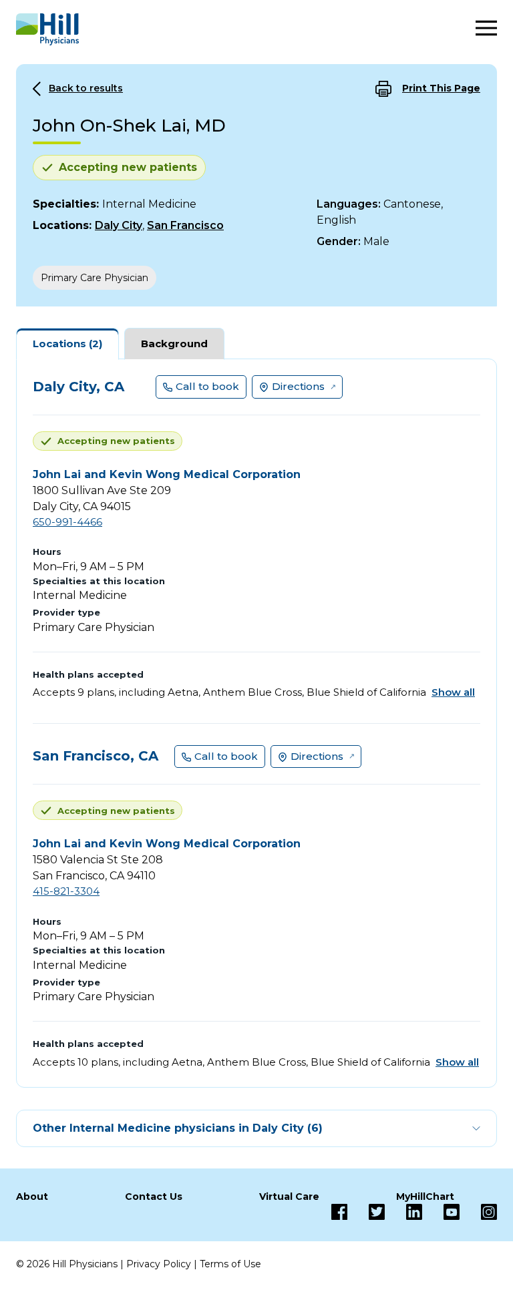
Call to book (207, 386)
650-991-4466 (67, 521)
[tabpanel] (256, 723)
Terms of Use (230, 1264)
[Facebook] (339, 1212)
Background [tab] (174, 343)
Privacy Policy (158, 1264)
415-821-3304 (66, 891)
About (32, 1197)
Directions (298, 386)
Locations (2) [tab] (67, 343)
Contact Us (153, 1197)
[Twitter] (366, 1212)
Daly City (118, 225)
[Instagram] (478, 1212)
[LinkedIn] (403, 1212)
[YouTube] (441, 1212)
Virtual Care (289, 1197)
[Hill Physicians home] (47, 29)
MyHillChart (425, 1197)
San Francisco (185, 225)
